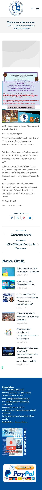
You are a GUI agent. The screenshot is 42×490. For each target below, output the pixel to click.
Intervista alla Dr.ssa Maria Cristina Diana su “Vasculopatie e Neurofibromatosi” (27, 299)
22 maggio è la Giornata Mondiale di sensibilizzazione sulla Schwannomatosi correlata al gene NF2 (27, 354)
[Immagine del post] (8, 271)
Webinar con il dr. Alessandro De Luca (25, 283)
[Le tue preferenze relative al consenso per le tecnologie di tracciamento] (2, 367)
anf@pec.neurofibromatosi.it (17, 401)
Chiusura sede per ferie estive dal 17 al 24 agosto (28, 270)
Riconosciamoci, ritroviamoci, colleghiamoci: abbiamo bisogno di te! (27, 334)
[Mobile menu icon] (37, 8)
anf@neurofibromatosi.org (18, 398)
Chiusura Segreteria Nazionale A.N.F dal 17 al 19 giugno (28, 316)
